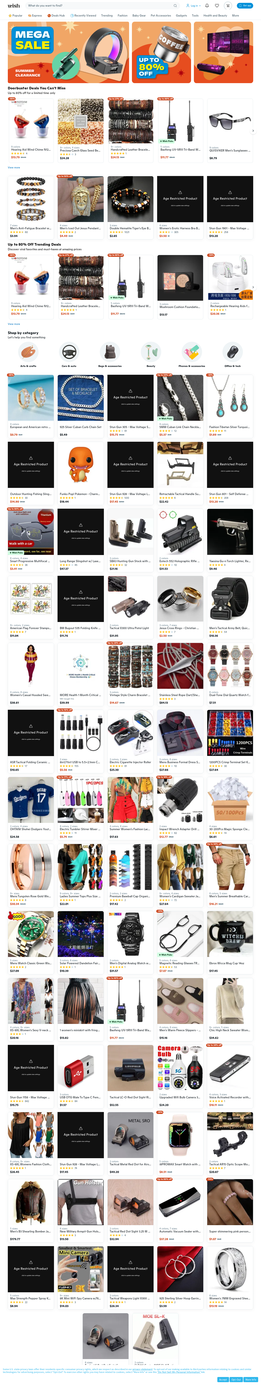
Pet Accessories (161, 15)
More (235, 15)
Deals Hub (58, 15)
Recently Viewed (85, 15)
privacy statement (142, 1369)
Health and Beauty (215, 15)
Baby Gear (139, 15)
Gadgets (181, 15)
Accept (223, 1379)
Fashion (122, 15)
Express (37, 15)
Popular (17, 15)
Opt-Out (236, 1379)
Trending (107, 15)
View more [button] (14, 167)
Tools (195, 15)
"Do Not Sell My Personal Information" (179, 1372)
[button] (194, 5)
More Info (250, 1379)
